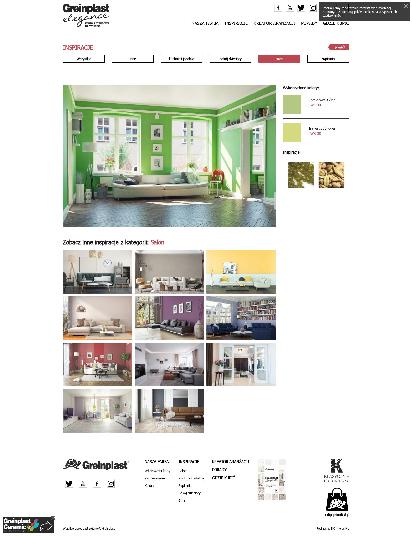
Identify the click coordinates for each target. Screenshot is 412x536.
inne (133, 59)
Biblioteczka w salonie (238, 319)
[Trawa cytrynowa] (292, 132)
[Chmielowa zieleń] (292, 104)
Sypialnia (185, 485)
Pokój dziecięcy (190, 493)
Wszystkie (84, 59)
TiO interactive (340, 528)
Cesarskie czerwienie (95, 365)
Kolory (149, 485)
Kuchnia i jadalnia (191, 478)
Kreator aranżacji (274, 23)
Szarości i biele (95, 411)
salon (279, 59)
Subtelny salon (95, 319)
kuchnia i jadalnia (181, 59)
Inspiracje (236, 23)
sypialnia (328, 59)
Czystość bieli (167, 365)
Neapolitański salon (239, 272)
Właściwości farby (157, 470)
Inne (182, 500)
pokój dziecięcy (231, 59)
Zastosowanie (155, 478)
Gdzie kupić (336, 23)
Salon (95, 272)
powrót (340, 47)
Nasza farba (157, 461)
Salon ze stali (167, 411)
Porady (309, 23)
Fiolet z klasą (167, 319)
